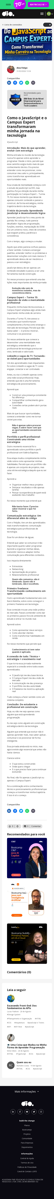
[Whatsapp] (27, 83)
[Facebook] (15, 83)
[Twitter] (21, 83)
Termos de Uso (27, 1162)
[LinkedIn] (9, 83)
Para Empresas (27, 1143)
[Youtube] (27, 1111)
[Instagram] (41, 1111)
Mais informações (25, 1091)
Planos (27, 1125)
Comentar (36, 826)
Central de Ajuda (27, 1158)
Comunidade (27, 1138)
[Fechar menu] (42, 13)
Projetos (27, 1134)
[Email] (33, 83)
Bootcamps (27, 1129)
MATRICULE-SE (37, 4)
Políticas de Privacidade (27, 1167)
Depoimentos (27, 1147)
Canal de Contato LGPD (27, 1171)
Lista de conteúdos (13, 25)
